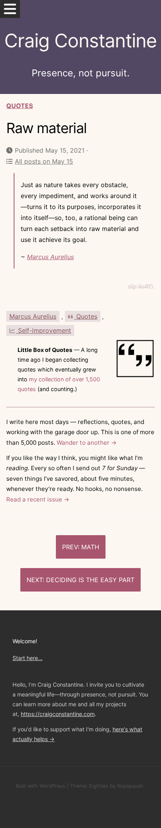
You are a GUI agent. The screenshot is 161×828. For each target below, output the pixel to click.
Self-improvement (43, 330)
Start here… (28, 658)
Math (90, 547)
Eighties (98, 786)
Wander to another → (87, 442)
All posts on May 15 (44, 161)
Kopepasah (130, 786)
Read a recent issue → (38, 499)
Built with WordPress (40, 786)
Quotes (19, 106)
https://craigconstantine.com (58, 714)
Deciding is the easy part (90, 580)
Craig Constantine (80, 40)
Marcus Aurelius (50, 257)
